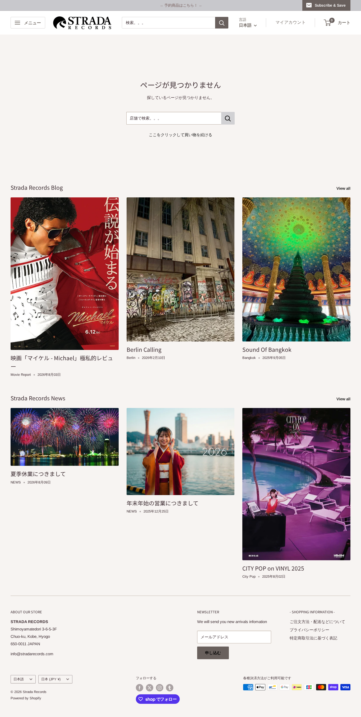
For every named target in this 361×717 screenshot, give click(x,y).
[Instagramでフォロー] (159, 687)
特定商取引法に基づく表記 (313, 638)
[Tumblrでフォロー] (169, 687)
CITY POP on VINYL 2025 (273, 568)
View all (343, 188)
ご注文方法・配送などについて (317, 621)
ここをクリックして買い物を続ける (180, 134)
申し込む (213, 652)
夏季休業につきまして (38, 474)
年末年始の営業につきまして (162, 503)
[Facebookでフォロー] (139, 687)
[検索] (221, 23)
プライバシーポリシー (309, 630)
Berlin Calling (144, 349)
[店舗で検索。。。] (228, 118)
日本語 (18, 679)
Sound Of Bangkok (266, 349)
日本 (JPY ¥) (51, 679)
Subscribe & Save (330, 5)
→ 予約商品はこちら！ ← (181, 5)
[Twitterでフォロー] (149, 687)
